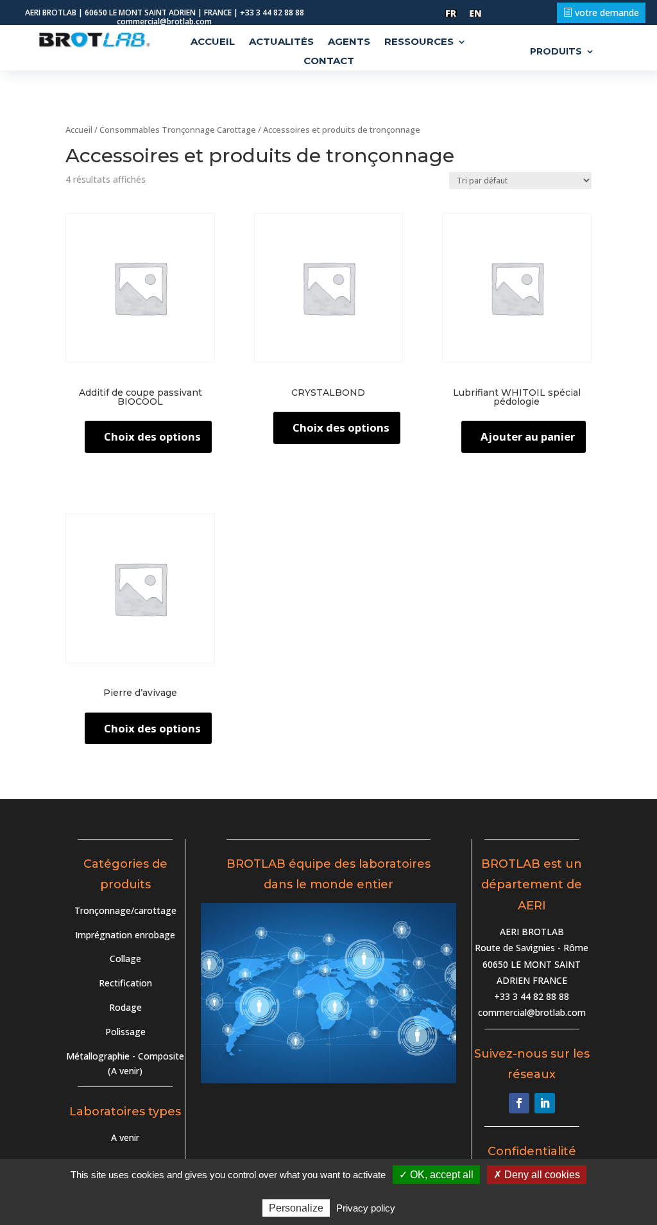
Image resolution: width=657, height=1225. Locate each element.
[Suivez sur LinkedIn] (544, 1103)
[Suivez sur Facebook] (519, 1103)
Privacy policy (365, 1208)
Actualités (281, 42)
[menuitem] (451, 13)
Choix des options (152, 436)
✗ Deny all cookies (536, 1174)
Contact (328, 61)
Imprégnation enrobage (125, 935)
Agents (349, 42)
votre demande (607, 12)
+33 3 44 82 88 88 (531, 996)
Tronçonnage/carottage (125, 910)
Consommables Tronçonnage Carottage (177, 129)
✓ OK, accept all (436, 1174)
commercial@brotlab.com (532, 1012)
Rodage (125, 1007)
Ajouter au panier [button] (528, 436)
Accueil (213, 42)
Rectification (125, 983)
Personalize (296, 1208)
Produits (556, 52)
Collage (125, 958)
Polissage (125, 1032)
